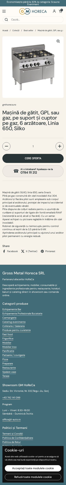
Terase (5, 376)
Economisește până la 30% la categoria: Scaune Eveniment (33, 3)
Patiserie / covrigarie (13, 355)
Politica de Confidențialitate (17, 438)
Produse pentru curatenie (16, 330)
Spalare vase (9, 372)
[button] (60, 11)
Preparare (7, 363)
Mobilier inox (9, 347)
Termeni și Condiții (12, 433)
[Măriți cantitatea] (60, 146)
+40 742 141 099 (11, 397)
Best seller (28, 30)
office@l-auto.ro (11, 419)
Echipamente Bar (11, 309)
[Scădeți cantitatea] (6, 146)
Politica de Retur (11, 442)
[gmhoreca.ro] (33, 11)
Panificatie (8, 351)
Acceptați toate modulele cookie (33, 468)
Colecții (15, 30)
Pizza (5, 359)
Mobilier (6, 342)
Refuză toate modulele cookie (33, 477)
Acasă (5, 30)
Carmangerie (9, 317)
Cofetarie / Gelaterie (13, 326)
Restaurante (9, 367)
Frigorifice (7, 338)
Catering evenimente (13, 322)
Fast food (7, 334)
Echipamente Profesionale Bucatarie (22, 313)
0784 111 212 (29, 173)
